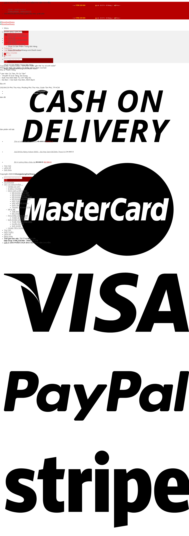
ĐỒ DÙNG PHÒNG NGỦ (22, 337)
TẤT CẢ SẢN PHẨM (12, 50)
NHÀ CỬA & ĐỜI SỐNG (17, 36)
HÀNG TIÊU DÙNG (16, 368)
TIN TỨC (7, 55)
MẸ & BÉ (11, 38)
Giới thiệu (8, 310)
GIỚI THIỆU (9, 372)
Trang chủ (8, 48)
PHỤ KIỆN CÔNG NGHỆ (18, 40)
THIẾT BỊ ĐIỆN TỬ (19, 358)
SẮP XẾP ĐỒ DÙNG (20, 343)
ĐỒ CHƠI (15, 353)
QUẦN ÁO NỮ (18, 364)
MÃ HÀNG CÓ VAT (16, 34)
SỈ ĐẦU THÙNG (10, 53)
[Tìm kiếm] (5, 34)
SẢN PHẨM (15, 66)
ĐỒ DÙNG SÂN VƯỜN (21, 339)
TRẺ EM (15, 351)
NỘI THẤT (12, 42)
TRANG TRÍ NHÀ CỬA (21, 347)
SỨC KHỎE (16, 366)
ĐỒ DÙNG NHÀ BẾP (20, 333)
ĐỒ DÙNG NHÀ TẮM (21, 335)
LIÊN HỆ (7, 308)
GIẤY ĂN (15, 345)
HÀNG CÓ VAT (14, 326)
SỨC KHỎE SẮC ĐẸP (16, 44)
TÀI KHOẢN (9, 322)
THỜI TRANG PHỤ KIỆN (22, 362)
